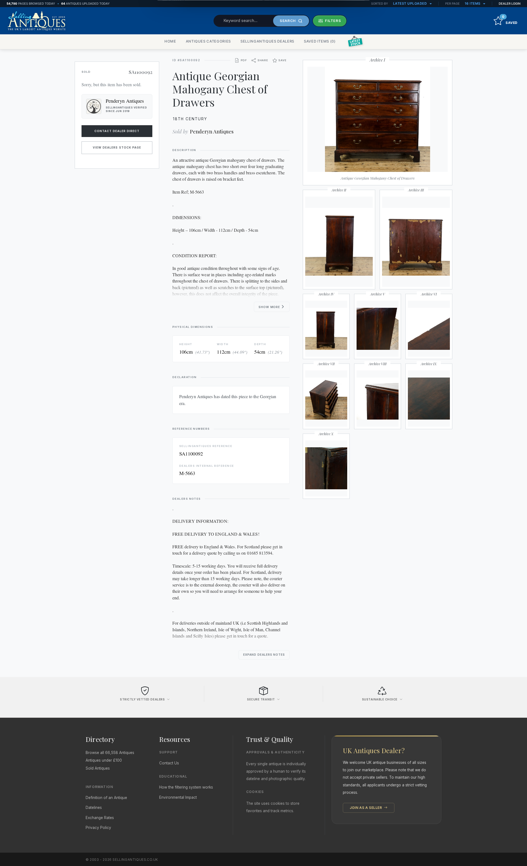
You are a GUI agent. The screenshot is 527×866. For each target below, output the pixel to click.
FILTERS (333, 20)
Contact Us (169, 763)
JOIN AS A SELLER (366, 808)
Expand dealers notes (264, 655)
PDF (244, 60)
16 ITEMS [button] (473, 3)
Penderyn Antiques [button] (125, 100)
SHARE (262, 60)
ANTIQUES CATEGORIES (208, 41)
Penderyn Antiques (212, 131)
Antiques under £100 (104, 760)
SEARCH (288, 20)
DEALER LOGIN (509, 3)
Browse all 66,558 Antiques (110, 752)
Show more (270, 307)
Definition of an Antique (106, 797)
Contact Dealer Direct (117, 131)
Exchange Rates (100, 817)
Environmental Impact (178, 797)
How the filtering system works (186, 787)
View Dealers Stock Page (117, 147)
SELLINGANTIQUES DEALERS (267, 41)
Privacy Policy (98, 827)
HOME (170, 41)
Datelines (94, 807)
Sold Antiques (98, 768)
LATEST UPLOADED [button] (410, 3)
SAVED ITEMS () (320, 41)
